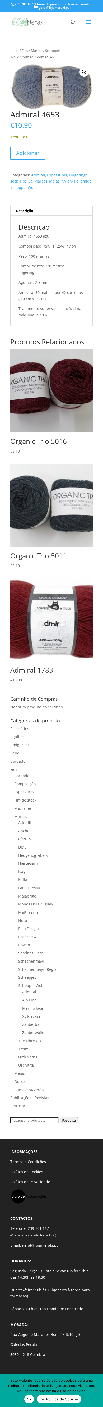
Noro (22, 920)
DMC (22, 847)
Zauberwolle (33, 1032)
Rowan (24, 944)
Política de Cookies (26, 1171)
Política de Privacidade (30, 1181)
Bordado (17, 761)
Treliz (23, 1048)
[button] (84, 72)
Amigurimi (19, 744)
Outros (20, 1081)
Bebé (14, 752)
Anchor (24, 830)
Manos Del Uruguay (35, 904)
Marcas (36, 50)
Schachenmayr (31, 961)
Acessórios (19, 728)
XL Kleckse (31, 1016)
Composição (25, 783)
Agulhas (17, 736)
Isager (23, 871)
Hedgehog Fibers (33, 855)
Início (14, 50)
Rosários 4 (27, 936)
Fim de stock (25, 800)
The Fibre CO (29, 1040)
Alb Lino (29, 1000)
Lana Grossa (29, 887)
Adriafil (24, 822)
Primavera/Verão (29, 1089)
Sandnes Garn (30, 952)
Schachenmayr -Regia (37, 969)
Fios (25, 50)
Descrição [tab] (24, 210)
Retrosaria (19, 1105)
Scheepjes (27, 977)
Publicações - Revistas (29, 1097)
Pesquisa (69, 1120)
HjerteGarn (28, 863)
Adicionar (27, 153)
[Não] (96, 1390)
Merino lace (32, 1008)
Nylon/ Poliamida (77, 181)
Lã (30, 181)
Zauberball (31, 1024)
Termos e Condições (28, 1161)
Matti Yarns (28, 912)
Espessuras (57, 174)
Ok (29, 1399)
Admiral (28, 56)
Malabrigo (27, 896)
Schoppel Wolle (24, 187)
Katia (22, 879)
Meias (54, 181)
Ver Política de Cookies (59, 1399)
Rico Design (28, 928)
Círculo (24, 838)
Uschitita (26, 1065)
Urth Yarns (27, 1056)
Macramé (22, 808)
